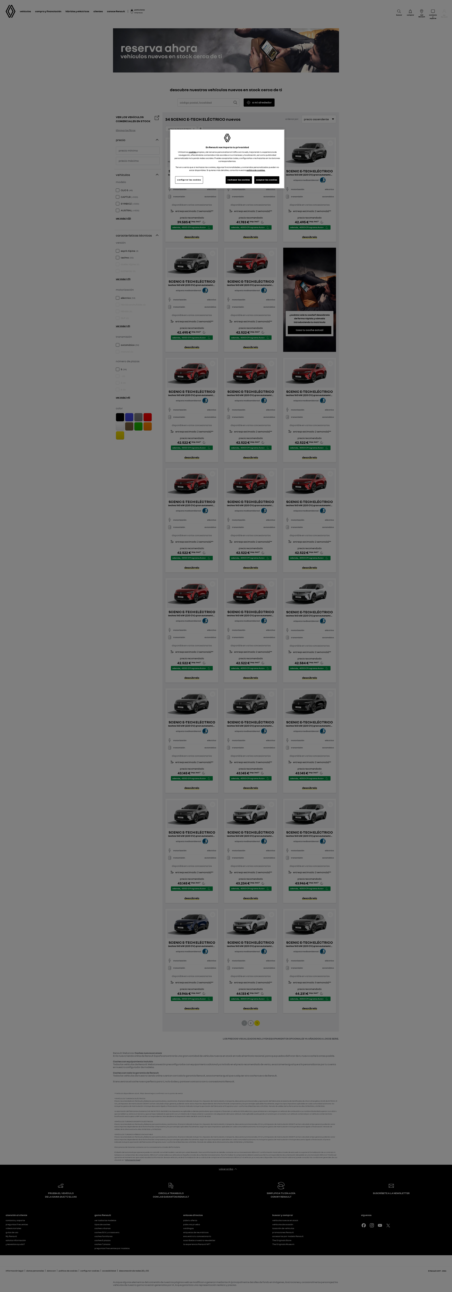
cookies (193, 152)
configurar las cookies (189, 180)
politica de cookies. (255, 170)
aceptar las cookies (266, 180)
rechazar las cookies (239, 180)
